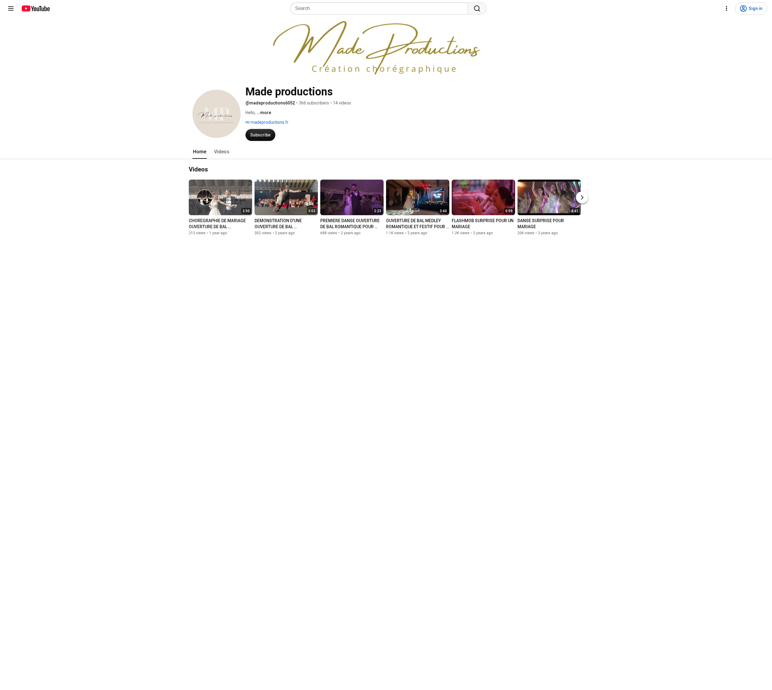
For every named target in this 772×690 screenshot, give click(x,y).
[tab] (199, 152)
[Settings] (726, 8)
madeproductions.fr (269, 122)
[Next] (582, 197)
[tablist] (386, 152)
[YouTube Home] (35, 8)
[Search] (477, 8)
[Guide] (10, 8)
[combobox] (380, 8)
